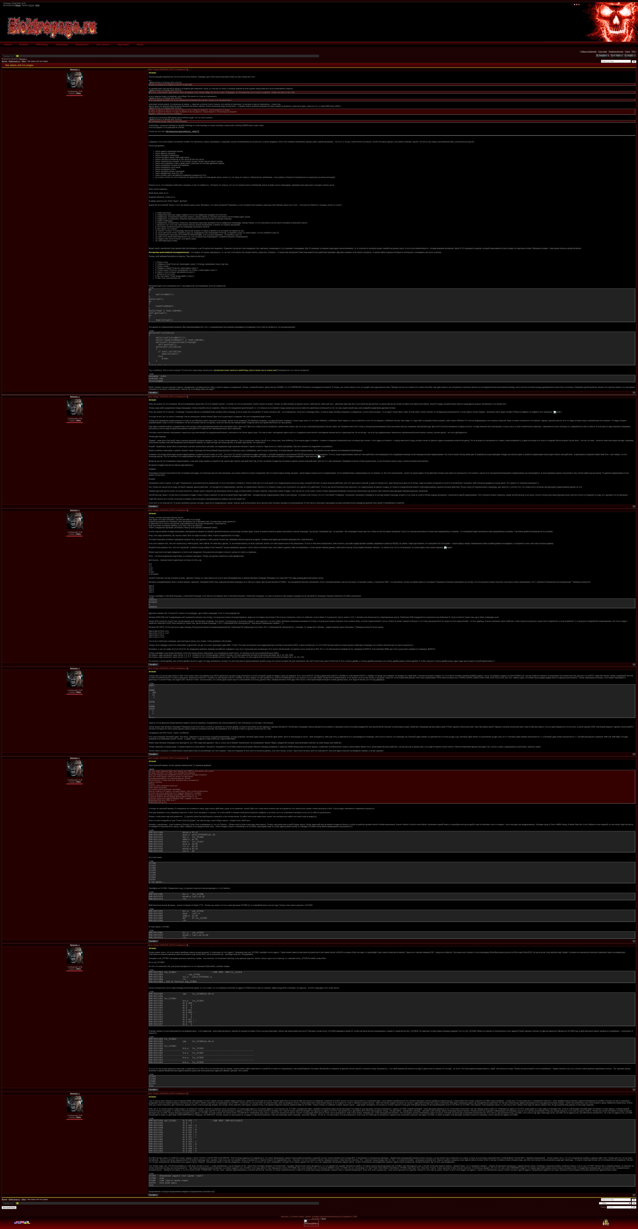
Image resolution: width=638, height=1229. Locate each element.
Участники (602, 51)
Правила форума (616, 51)
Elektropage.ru (14, 61)
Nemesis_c (23, 59)
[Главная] (574, 5)
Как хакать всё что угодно (38, 61)
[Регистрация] (577, 5)
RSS (37, 5)
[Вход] (579, 5)
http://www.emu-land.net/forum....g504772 (182, 131)
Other (24, 61)
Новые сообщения (588, 51)
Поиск (627, 51)
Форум (4, 61)
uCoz (323, 1219)
